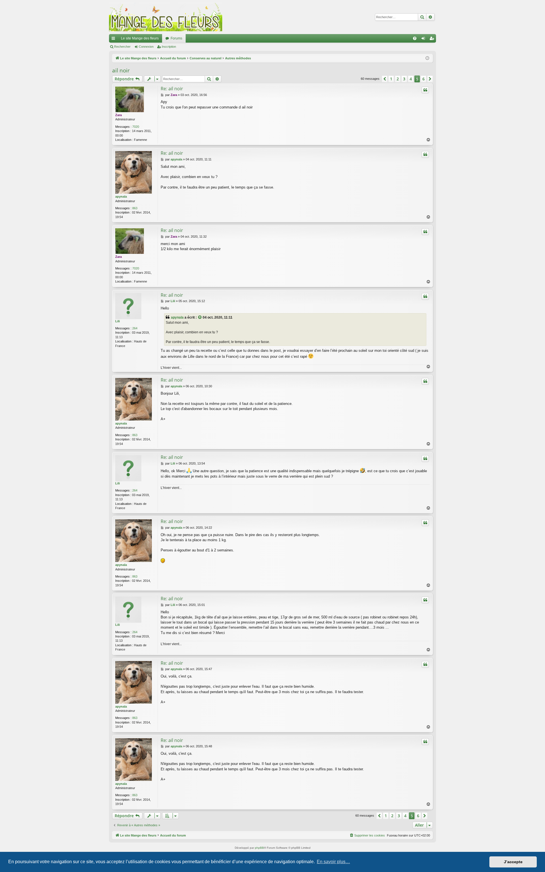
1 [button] (391, 78)
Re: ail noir (172, 88)
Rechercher (122, 46)
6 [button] (423, 78)
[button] (384, 79)
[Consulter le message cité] (200, 317)
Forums (176, 38)
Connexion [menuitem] (424, 39)
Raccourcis (114, 39)
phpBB (259, 847)
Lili (117, 321)
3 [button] (404, 78)
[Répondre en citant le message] (425, 90)
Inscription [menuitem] (433, 39)
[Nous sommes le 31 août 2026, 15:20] (427, 58)
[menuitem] (414, 38)
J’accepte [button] (513, 862)
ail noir (121, 70)
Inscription (169, 46)
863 (134, 208)
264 (134, 328)
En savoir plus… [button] (333, 861)
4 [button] (411, 78)
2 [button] (398, 78)
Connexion (146, 46)
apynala (121, 196)
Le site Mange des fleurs (140, 38)
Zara (118, 115)
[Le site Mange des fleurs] (166, 17)
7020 (135, 126)
